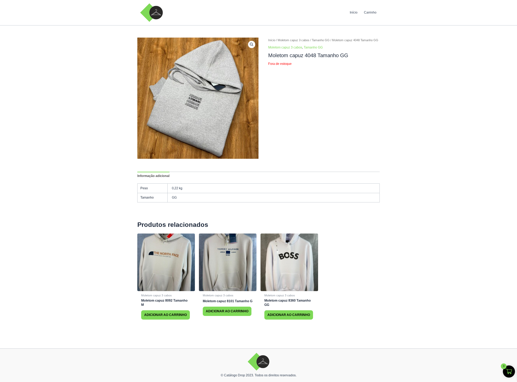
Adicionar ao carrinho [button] (165, 315)
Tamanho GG (321, 40)
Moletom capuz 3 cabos (293, 40)
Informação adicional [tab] (153, 176)
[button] (251, 44)
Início (353, 12)
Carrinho (370, 12)
